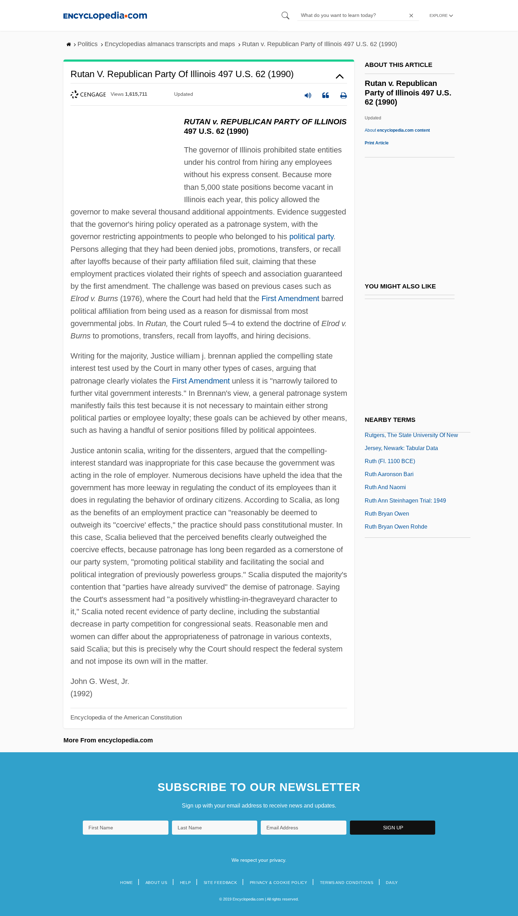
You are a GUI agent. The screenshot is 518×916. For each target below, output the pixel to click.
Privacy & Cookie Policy (278, 882)
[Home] (105, 15)
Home (126, 882)
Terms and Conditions (347, 882)
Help (185, 882)
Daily (392, 882)
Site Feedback (220, 882)
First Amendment (290, 298)
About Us (156, 882)
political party (311, 236)
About (397, 130)
